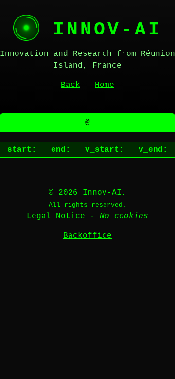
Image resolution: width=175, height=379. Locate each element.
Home (104, 85)
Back (70, 85)
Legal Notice (56, 216)
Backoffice (87, 235)
